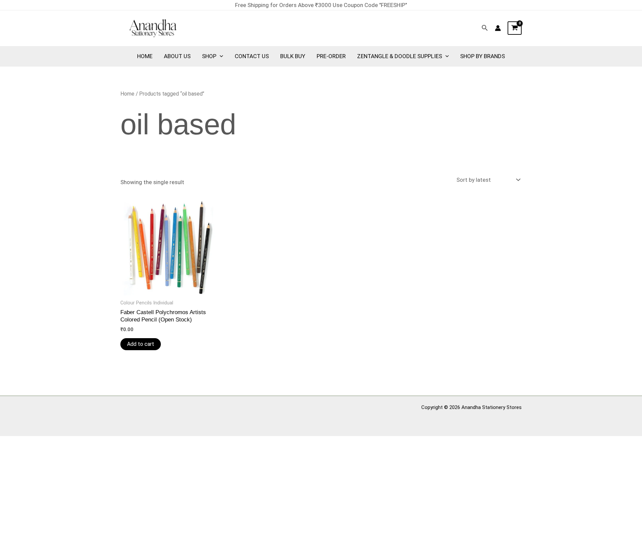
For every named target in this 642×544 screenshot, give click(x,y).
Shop (209, 56)
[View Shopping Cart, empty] (515, 28)
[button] (484, 28)
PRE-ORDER (331, 56)
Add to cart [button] (140, 344)
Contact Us (252, 56)
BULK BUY (292, 56)
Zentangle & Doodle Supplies (399, 56)
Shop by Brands (482, 56)
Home (144, 56)
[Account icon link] (498, 28)
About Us (177, 56)
